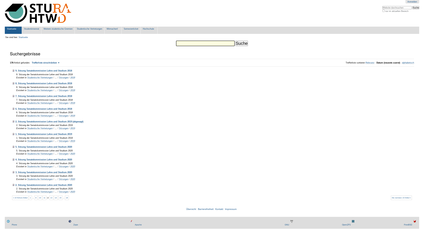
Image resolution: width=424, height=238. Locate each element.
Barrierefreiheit (205, 209)
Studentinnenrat (31, 29)
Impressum (231, 209)
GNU (287, 225)
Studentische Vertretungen (89, 29)
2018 (72, 77)
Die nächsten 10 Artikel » (401, 198)
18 (67, 198)
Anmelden (412, 1)
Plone (14, 225)
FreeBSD (408, 225)
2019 (72, 128)
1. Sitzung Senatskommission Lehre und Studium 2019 (43, 134)
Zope (75, 225)
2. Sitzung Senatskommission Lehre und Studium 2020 (43, 185)
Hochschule (148, 29)
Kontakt (219, 209)
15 (60, 198)
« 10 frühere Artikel (20, 198)
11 (44, 198)
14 (56, 198)
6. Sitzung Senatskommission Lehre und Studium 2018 (43, 109)
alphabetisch (408, 62)
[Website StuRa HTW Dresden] (38, 13)
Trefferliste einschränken (44, 62)
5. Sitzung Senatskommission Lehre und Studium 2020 (43, 147)
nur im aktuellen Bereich (396, 11)
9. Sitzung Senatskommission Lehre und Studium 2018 (43, 70)
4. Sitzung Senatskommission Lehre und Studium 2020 (43, 159)
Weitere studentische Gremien (58, 29)
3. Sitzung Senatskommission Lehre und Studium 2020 (43, 172)
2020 (72, 154)
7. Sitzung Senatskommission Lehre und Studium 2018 (43, 96)
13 (51, 198)
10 (40, 198)
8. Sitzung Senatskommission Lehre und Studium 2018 (43, 83)
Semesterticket (131, 29)
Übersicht (191, 209)
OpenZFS (346, 225)
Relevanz (370, 62)
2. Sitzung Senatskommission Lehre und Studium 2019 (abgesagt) (49, 121)
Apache (138, 225)
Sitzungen (63, 77)
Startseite (11, 29)
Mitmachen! (112, 29)
